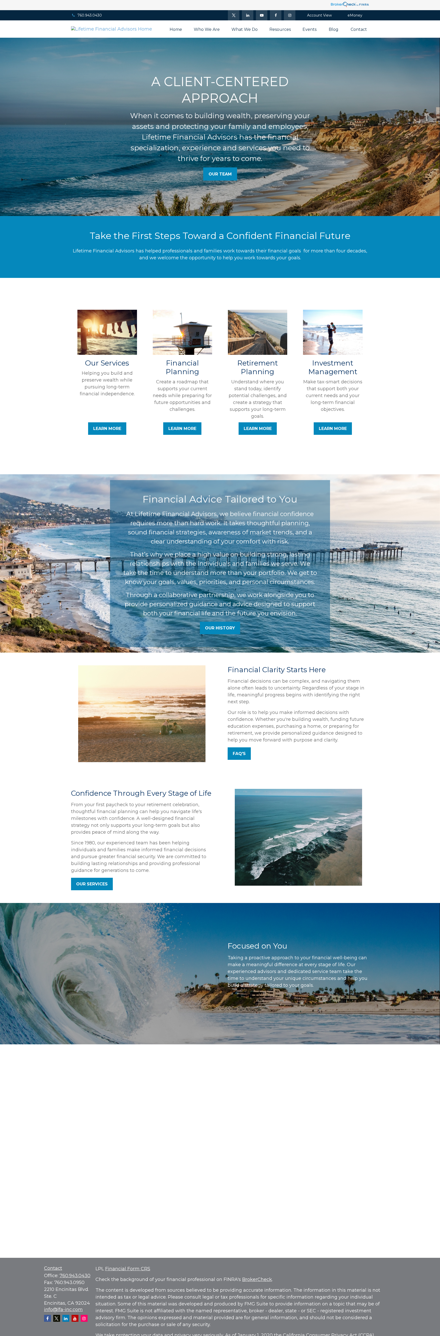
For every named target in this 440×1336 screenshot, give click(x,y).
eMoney (355, 15)
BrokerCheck (257, 1279)
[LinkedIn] (247, 15)
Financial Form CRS (127, 1269)
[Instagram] (84, 1318)
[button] (176, 29)
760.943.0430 (89, 15)
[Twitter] (233, 15)
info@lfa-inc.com (63, 1309)
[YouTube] (261, 15)
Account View (319, 15)
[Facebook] (275, 15)
